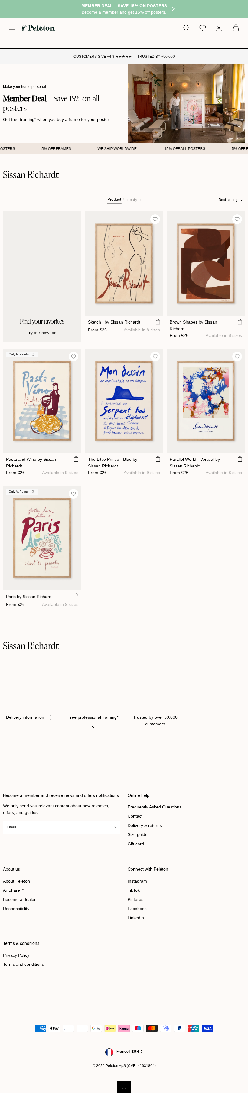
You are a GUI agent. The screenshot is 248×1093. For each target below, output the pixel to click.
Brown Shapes (193, 325)
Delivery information (25, 717)
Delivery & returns (145, 825)
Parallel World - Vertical (195, 462)
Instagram (137, 881)
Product (114, 200)
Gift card (136, 843)
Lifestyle (133, 199)
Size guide (138, 834)
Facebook (137, 908)
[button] (12, 28)
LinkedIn (136, 917)
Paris (29, 596)
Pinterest (136, 899)
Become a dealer (19, 899)
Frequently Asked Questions (154, 807)
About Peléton (16, 881)
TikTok (134, 890)
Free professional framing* (92, 717)
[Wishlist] (203, 28)
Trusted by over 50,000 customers (155, 720)
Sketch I (114, 322)
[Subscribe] (115, 827)
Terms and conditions (23, 964)
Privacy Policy (16, 955)
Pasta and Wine (31, 462)
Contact (135, 816)
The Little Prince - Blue (112, 462)
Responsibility (16, 908)
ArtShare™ (13, 890)
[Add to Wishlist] (155, 219)
